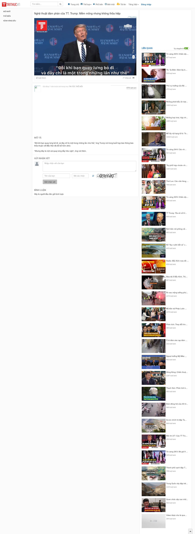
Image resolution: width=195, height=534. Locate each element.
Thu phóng (132, 17)
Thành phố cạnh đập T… (176, 467)
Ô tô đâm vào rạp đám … (176, 340)
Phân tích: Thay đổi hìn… (176, 324)
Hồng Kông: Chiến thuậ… (177, 372)
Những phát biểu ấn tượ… (177, 101)
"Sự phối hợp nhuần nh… (176, 165)
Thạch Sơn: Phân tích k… (177, 388)
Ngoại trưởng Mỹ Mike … (176, 356)
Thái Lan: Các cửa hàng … (177, 181)
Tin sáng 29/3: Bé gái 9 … (177, 451)
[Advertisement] (85, 113)
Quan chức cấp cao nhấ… (177, 499)
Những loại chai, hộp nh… (177, 117)
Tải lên (123, 4)
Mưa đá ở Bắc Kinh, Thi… (176, 276)
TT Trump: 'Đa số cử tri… (176, 213)
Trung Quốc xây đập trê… (177, 483)
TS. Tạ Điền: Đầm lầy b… (176, 70)
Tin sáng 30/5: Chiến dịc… (177, 54)
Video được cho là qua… (176, 515)
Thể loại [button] (86, 4)
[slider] (85, 73)
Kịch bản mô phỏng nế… (176, 229)
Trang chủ (75, 4)
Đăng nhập (146, 4)
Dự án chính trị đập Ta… (176, 420)
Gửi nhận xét (49, 182)
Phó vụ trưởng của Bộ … (176, 85)
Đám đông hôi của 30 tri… (177, 404)
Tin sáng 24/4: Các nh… (176, 149)
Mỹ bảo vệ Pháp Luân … (176, 308)
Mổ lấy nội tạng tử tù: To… (177, 133)
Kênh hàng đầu (9, 21)
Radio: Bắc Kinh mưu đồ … (177, 260)
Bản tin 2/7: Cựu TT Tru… (176, 435)
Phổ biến (99, 4)
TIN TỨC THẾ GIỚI (76, 86)
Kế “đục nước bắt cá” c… (176, 244)
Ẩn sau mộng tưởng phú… (177, 292)
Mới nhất (111, 4)
